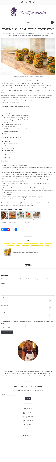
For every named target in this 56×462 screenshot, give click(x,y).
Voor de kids (45, 35)
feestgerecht (34, 243)
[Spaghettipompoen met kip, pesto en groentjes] (7, 252)
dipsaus (26, 243)
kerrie (41, 243)
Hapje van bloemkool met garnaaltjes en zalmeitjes (28, 221)
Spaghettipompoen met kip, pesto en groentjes (25, 252)
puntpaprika (10, 245)
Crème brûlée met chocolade (36, 220)
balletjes (7, 243)
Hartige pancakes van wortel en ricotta (12, 221)
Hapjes (9, 35)
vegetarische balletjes (37, 245)
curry (13, 243)
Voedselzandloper (36, 35)
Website (3, 312)
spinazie (18, 245)
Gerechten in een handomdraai (45, 33)
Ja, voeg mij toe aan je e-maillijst (27, 327)
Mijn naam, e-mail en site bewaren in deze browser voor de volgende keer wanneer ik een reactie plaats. (28, 322)
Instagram (13, 205)
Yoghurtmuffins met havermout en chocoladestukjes (20, 221)
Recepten (22, 35)
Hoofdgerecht (15, 35)
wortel (47, 245)
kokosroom (48, 243)
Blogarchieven (32, 33)
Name (2, 298)
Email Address (5, 305)
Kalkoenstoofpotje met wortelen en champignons (4, 221)
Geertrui (14, 33)
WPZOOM (42, 459)
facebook (5, 205)
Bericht (3, 283)
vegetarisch (28, 35)
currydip (20, 243)
